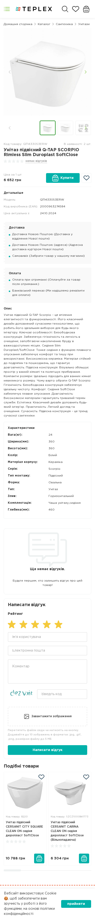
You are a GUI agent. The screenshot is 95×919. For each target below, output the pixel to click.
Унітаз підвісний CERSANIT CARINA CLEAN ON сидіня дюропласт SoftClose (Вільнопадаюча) (67, 831)
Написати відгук (48, 750)
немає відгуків (36, 161)
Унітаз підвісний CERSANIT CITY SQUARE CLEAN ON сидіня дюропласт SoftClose (24, 829)
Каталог (44, 24)
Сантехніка (64, 24)
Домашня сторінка (18, 24)
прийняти (76, 903)
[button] (9, 72)
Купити (67, 178)
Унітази (84, 24)
